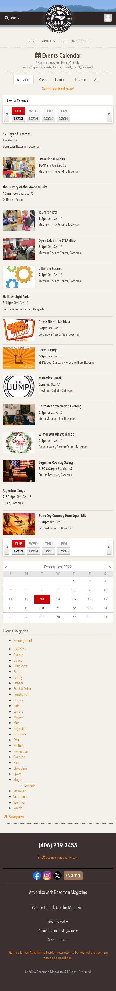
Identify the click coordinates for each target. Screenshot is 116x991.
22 (74, 608)
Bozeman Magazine (58, 19)
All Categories (14, 816)
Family (59, 79)
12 (26, 599)
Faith (17, 671)
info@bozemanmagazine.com (58, 857)
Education (79, 79)
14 (58, 599)
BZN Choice (80, 41)
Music (43, 79)
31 (105, 617)
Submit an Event (58, 88)
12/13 (18, 115)
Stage (17, 779)
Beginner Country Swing (56, 462)
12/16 (64, 115)
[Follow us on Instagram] (47, 875)
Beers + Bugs (48, 349)
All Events (23, 79)
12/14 (33, 115)
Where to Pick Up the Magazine (58, 907)
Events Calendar (18, 100)
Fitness (18, 683)
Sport (17, 773)
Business (19, 649)
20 (42, 608)
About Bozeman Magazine (57, 930)
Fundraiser (20, 694)
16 (89, 599)
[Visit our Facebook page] (37, 875)
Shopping (20, 768)
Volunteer (20, 796)
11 (10, 599)
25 (10, 617)
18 (10, 608)
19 (26, 608)
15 (74, 599)
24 (105, 608)
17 (105, 599)
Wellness (19, 802)
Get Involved (57, 921)
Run (16, 762)
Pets (16, 739)
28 (58, 617)
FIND (13, 18)
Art (96, 79)
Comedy (29, 785)
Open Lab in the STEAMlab (57, 240)
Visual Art (19, 790)
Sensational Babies (52, 159)
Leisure (18, 711)
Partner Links (57, 939)
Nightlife (19, 728)
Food (64, 41)
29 (74, 617)
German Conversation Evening (60, 406)
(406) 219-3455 (58, 845)
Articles (48, 41)
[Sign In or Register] (108, 18)
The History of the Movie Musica (25, 187)
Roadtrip (19, 756)
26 (26, 617)
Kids (16, 705)
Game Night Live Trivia (54, 321)
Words (17, 808)
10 (105, 590)
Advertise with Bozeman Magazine (58, 892)
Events (32, 41)
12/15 (48, 115)
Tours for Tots (48, 212)
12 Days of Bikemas (16, 134)
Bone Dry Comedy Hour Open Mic (62, 515)
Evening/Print (22, 640)
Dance (17, 660)
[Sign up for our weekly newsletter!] (73, 875)
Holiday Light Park (16, 296)
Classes (18, 654)
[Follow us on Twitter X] (57, 875)
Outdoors (19, 734)
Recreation (20, 751)
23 (89, 608)
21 (58, 608)
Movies (18, 717)
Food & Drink (22, 688)
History (18, 700)
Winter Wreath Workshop (56, 434)
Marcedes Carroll (50, 378)
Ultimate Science (50, 268)
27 (42, 617)
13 (42, 599)
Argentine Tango (14, 490)
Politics (18, 745)
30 (89, 617)
